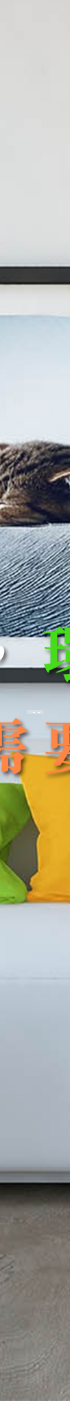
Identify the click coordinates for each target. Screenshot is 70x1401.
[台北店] (66, 1369)
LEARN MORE (36, 712)
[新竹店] (66, 1380)
